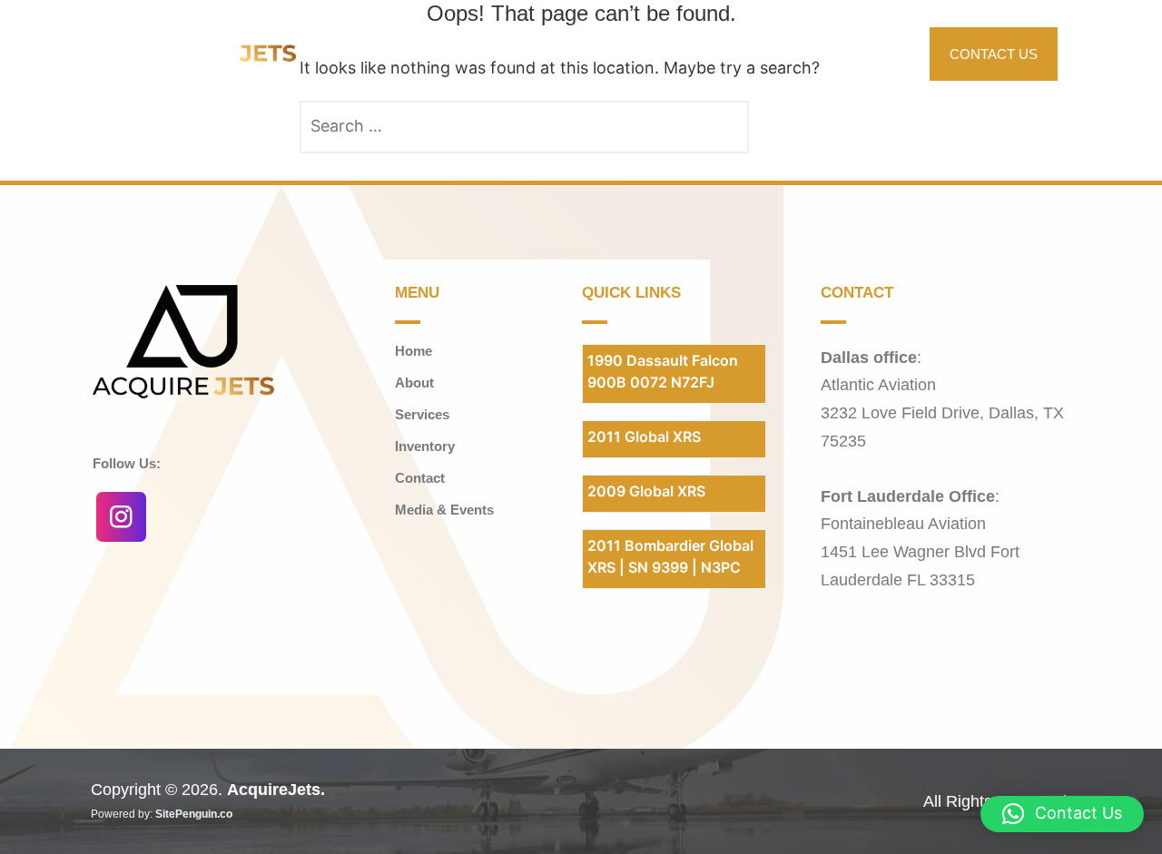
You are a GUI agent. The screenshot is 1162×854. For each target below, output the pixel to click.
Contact (420, 478)
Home (610, 53)
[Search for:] (524, 127)
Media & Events (444, 509)
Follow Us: (127, 463)
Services (798, 53)
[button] (699, 54)
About (876, 53)
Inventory (691, 53)
